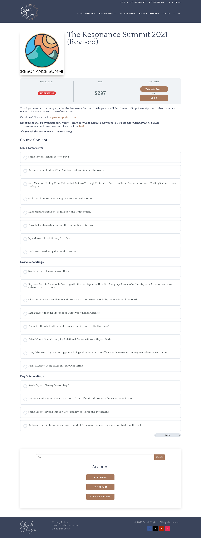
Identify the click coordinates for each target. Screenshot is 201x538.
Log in (124, 2)
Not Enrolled (46, 93)
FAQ (81, 126)
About (167, 14)
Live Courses (86, 14)
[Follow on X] (155, 528)
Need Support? (61, 528)
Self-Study (127, 14)
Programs (106, 14)
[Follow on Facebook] (149, 528)
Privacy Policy (60, 522)
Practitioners (149, 14)
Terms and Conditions (65, 525)
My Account (138, 2)
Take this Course (154, 89)
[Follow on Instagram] (167, 528)
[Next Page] (179, 435)
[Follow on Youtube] (161, 528)
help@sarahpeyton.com (62, 117)
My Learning (156, 2)
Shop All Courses (100, 497)
